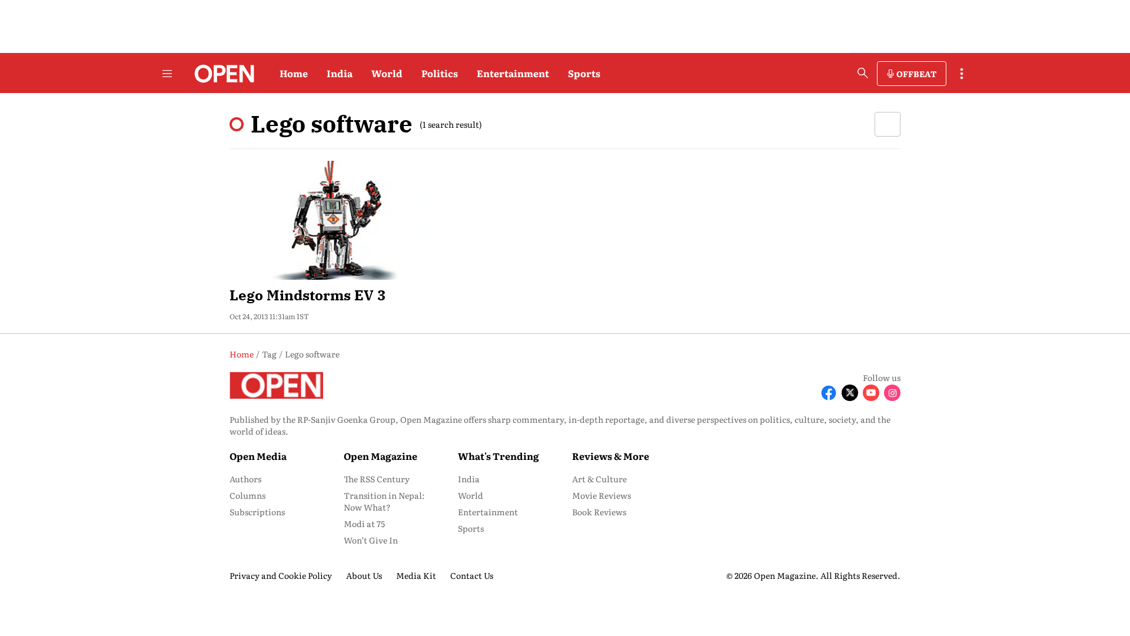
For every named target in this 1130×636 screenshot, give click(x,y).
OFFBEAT (916, 74)
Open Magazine (380, 456)
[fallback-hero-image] (335, 220)
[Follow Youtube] (871, 393)
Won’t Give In (371, 540)
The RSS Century (377, 479)
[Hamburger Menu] (167, 74)
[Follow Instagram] (892, 393)
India (340, 73)
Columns (247, 495)
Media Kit (416, 575)
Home (294, 73)
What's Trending (498, 456)
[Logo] (221, 74)
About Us (364, 575)
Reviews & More (610, 456)
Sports (584, 73)
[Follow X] (850, 393)
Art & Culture (599, 479)
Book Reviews (599, 512)
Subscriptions (257, 512)
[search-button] (863, 73)
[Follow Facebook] (828, 393)
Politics (439, 73)
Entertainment (513, 73)
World (387, 73)
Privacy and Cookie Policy (281, 575)
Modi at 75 (364, 523)
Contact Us (471, 575)
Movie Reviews (601, 495)
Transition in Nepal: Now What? (384, 501)
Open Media (258, 456)
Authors (245, 479)
